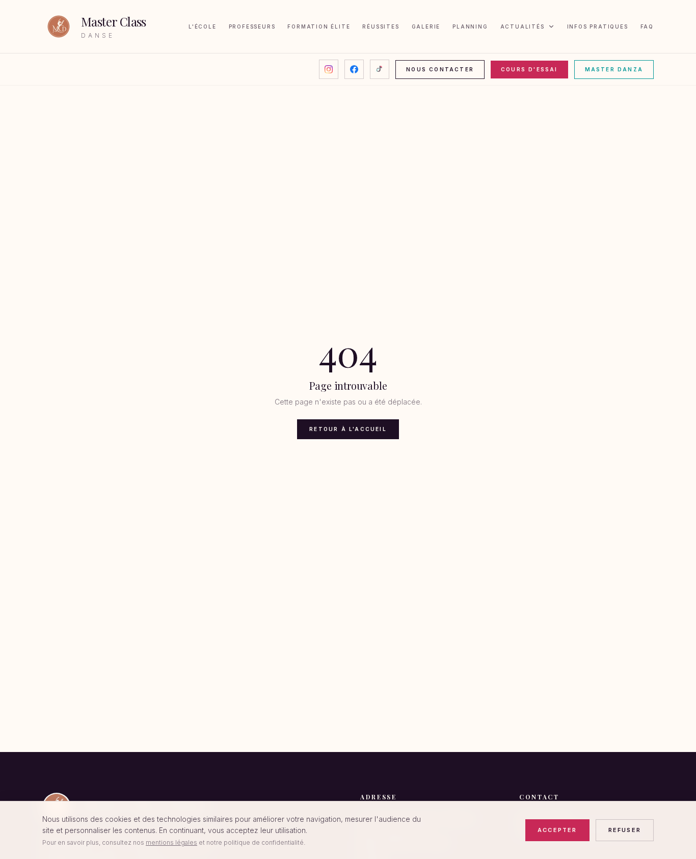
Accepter (557, 830)
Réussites (380, 26)
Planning (470, 26)
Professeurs (252, 26)
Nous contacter (440, 69)
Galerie (426, 26)
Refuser (624, 830)
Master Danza (614, 69)
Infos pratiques (597, 26)
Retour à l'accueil (348, 429)
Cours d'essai (529, 69)
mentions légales (171, 842)
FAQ (647, 26)
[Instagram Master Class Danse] (328, 69)
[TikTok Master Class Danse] (379, 69)
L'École (203, 26)
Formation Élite (318, 26)
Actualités (522, 26)
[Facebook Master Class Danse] (354, 69)
